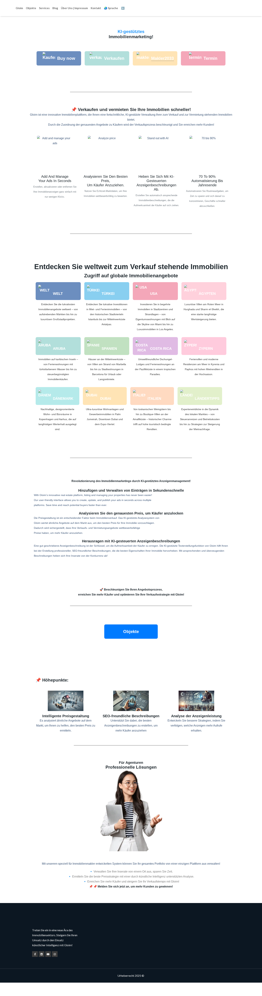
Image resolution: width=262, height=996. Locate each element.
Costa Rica (161, 349)
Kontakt (96, 8)
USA (153, 294)
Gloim (19, 8)
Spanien (109, 349)
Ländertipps (207, 398)
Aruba (59, 349)
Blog (55, 8)
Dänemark (63, 398)
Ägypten (207, 294)
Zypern (206, 349)
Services (44, 8)
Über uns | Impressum (74, 8)
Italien (154, 398)
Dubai (105, 398)
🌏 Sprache (111, 8)
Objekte (31, 8)
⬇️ (123, 8)
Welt (58, 294)
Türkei (108, 294)
